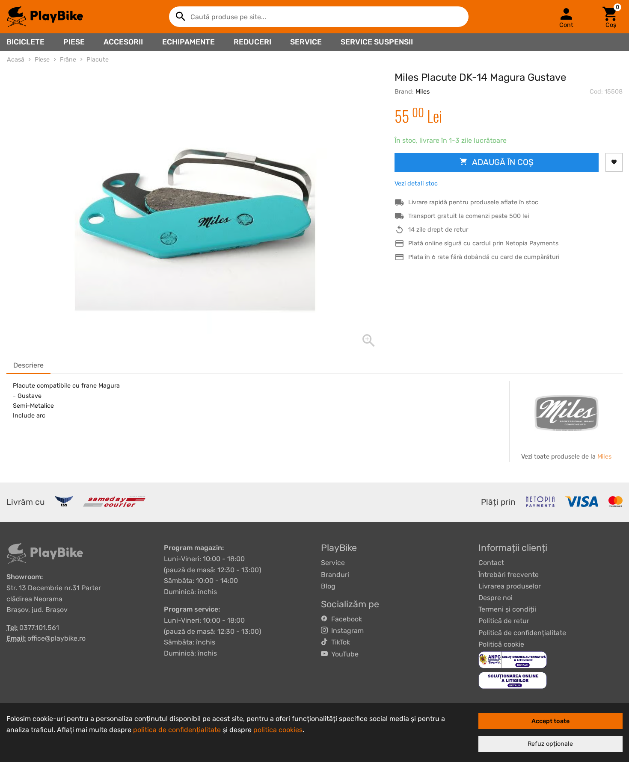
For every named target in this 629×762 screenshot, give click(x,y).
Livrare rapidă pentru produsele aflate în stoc (473, 202)
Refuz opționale (550, 743)
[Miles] (566, 413)
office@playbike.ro (56, 638)
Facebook (345, 619)
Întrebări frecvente (508, 575)
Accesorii (123, 42)
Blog (328, 586)
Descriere (28, 365)
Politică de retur (503, 621)
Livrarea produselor (509, 586)
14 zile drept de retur (438, 229)
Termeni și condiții (507, 609)
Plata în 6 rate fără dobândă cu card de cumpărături (483, 257)
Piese (74, 42)
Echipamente (188, 42)
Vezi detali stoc (416, 183)
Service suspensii (377, 42)
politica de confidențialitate (177, 730)
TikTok (339, 642)
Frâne (68, 59)
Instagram (346, 631)
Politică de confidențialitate (522, 633)
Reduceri (252, 42)
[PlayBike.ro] (44, 17)
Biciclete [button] (25, 42)
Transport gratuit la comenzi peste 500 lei (468, 216)
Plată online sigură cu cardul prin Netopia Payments (483, 243)
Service (306, 42)
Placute (97, 59)
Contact (491, 563)
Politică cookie (501, 644)
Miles (422, 91)
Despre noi (495, 598)
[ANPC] (512, 659)
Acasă (15, 59)
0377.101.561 (39, 628)
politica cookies (278, 730)
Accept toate (550, 721)
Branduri (335, 575)
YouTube (343, 654)
